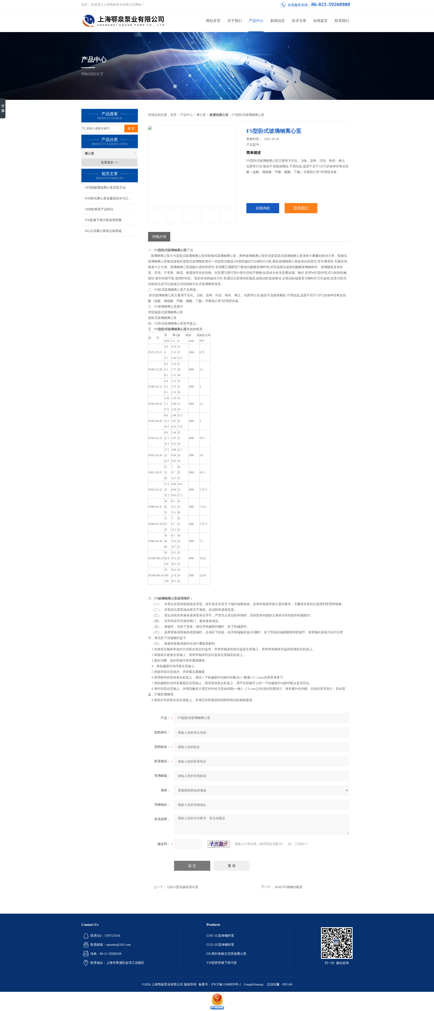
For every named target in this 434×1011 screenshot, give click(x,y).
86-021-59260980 (330, 4)
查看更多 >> (109, 162)
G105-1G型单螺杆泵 (220, 935)
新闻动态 (277, 21)
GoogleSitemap (253, 984)
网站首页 (213, 21)
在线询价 (263, 208)
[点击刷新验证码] (218, 844)
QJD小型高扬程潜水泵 (182, 887)
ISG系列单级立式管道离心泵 (226, 953)
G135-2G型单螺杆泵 (220, 944)
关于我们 (234, 21)
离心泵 (89, 153)
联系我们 (342, 21)
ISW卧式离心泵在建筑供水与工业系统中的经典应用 (111, 198)
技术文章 (299, 21)
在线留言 (320, 21)
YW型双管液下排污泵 (221, 962)
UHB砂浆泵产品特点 (99, 209)
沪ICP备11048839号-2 (226, 984)
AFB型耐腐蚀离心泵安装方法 (105, 187)
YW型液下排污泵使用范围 (103, 220)
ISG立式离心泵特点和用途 (103, 231)
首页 (173, 115)
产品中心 (256, 21)
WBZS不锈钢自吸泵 (288, 887)
